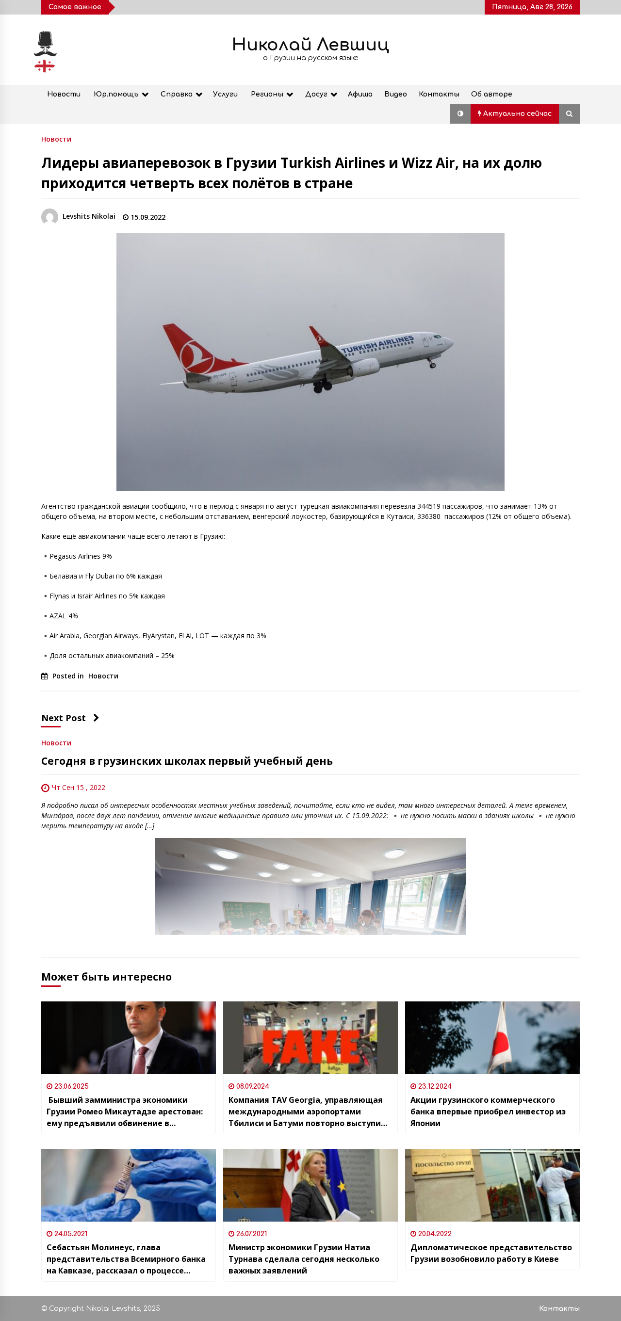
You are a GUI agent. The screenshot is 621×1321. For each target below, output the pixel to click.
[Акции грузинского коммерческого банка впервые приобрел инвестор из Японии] (492, 1037)
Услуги (225, 94)
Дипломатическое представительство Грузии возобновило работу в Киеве (491, 1253)
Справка (177, 94)
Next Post (63, 718)
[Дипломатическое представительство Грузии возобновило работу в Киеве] (492, 1185)
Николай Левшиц (310, 44)
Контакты (439, 94)
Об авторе (491, 94)
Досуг (316, 94)
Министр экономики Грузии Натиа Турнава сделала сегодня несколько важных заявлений (304, 1259)
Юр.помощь (116, 94)
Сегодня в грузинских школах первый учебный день (187, 761)
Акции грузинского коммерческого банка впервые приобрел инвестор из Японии (488, 1111)
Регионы (267, 94)
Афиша (360, 94)
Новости (64, 94)
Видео (395, 94)
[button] (460, 114)
